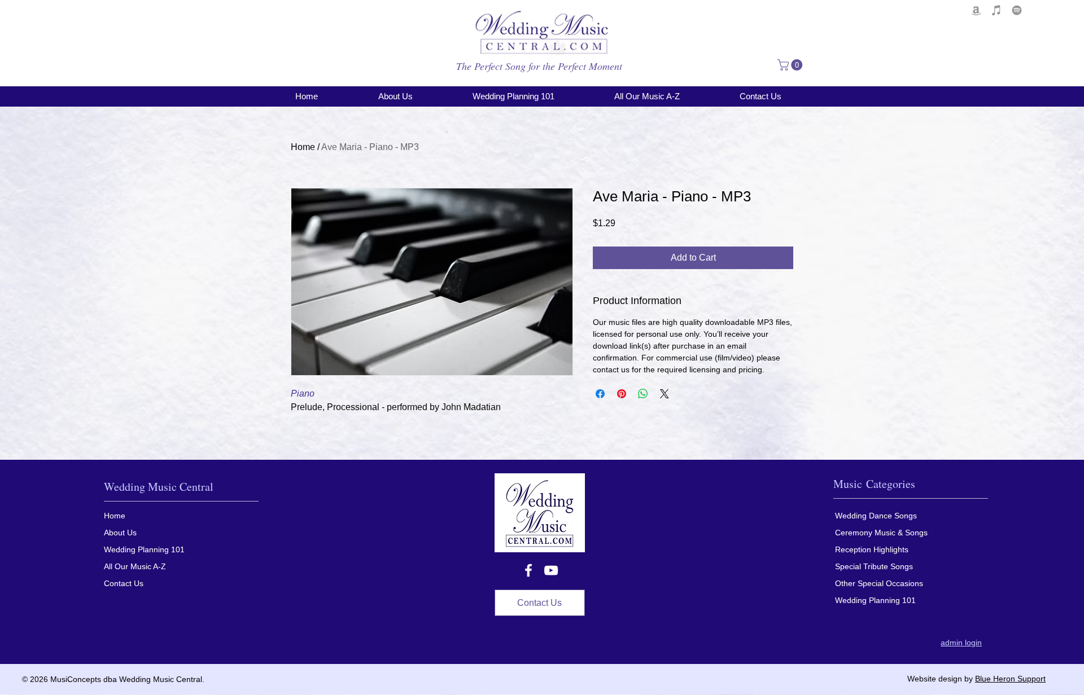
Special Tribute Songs (874, 566)
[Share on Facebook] (600, 394)
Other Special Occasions (879, 583)
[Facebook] (528, 570)
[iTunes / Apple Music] (996, 10)
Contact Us (123, 583)
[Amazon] (976, 10)
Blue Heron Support (1010, 678)
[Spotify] (1016, 10)
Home (303, 147)
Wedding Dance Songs (876, 515)
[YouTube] (551, 570)
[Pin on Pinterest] (621, 394)
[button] (791, 65)
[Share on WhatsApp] (643, 394)
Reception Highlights (871, 549)
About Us (120, 532)
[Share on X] (664, 394)
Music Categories (874, 483)
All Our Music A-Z (135, 566)
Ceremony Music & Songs (881, 532)
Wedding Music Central (158, 486)
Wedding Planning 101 (144, 549)
